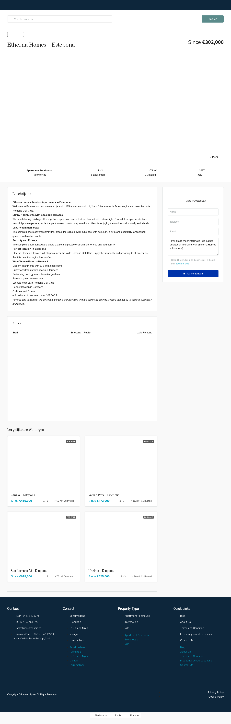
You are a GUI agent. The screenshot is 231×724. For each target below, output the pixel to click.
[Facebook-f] (11, 651)
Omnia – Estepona (23, 495)
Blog (182, 615)
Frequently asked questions (151, 12)
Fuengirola (75, 621)
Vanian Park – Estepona (103, 495)
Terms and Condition (192, 628)
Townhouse (131, 621)
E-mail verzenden (193, 273)
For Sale (71, 441)
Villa (127, 628)
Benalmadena (77, 615)
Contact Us (195, 12)
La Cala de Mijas (79, 628)
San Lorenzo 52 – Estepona (29, 571)
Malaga (74, 634)
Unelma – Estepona (101, 571)
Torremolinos (77, 640)
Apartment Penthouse (137, 615)
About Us (178, 12)
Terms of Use (182, 263)
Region (123, 12)
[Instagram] (24, 651)
